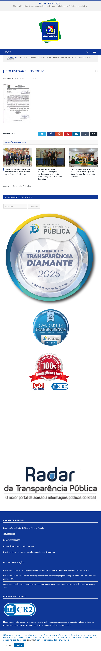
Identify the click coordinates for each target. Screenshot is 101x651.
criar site (19, 622)
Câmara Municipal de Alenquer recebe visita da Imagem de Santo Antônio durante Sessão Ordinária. (83, 173)
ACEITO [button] (19, 645)
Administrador (13, 78)
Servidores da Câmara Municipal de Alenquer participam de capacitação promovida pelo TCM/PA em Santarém (50, 6)
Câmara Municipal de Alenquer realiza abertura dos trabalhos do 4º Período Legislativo (18, 171)
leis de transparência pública (45, 625)
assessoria (64, 622)
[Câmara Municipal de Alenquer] (50, 30)
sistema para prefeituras (36, 622)
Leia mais (31, 640)
